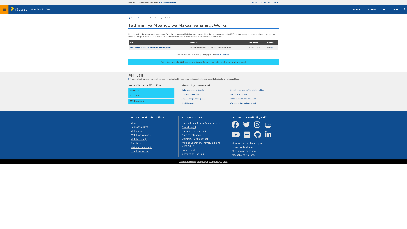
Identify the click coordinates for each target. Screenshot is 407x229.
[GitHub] (259, 136)
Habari (396, 9)
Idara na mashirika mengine (247, 143)
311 (129, 79)
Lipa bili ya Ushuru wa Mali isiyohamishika (247, 90)
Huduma (356, 9)
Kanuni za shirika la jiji (194, 131)
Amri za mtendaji (191, 135)
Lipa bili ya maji (187, 103)
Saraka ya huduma (242, 147)
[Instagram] (259, 126)
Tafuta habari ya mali (238, 94)
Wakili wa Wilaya (140, 135)
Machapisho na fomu (140, 18)
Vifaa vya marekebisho (190, 94)
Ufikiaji (225, 162)
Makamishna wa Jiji (141, 147)
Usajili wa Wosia (140, 151)
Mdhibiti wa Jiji (139, 139)
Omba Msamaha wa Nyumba (192, 90)
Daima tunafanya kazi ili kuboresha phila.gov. (203, 62)
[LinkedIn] (270, 136)
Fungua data (189, 150)
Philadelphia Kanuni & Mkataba (199, 123)
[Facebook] (237, 126)
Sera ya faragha (215, 162)
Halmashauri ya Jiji (141, 126)
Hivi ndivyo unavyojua (167, 2)
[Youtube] (237, 136)
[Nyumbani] (129, 18)
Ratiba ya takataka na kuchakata (243, 99)
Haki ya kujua (202, 162)
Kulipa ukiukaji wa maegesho (193, 99)
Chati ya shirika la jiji (193, 154)
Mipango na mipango (244, 151)
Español (262, 2)
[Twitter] (248, 126)
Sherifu (135, 143)
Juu (397, 216)
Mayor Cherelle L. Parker (41, 9)
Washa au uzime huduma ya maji (243, 103)
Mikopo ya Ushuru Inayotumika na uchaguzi (201, 144)
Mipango (372, 9)
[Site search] (404, 9)
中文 (270, 2)
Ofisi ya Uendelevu (222, 55)
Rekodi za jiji (189, 127)
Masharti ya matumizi (187, 162)
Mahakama (137, 131)
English (254, 2)
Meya (134, 123)
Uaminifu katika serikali (195, 138)
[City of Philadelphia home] (20, 9)
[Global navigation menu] (4, 9)
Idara (384, 9)
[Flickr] (249, 136)
